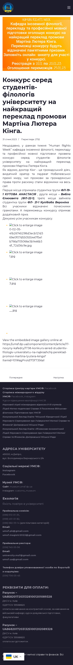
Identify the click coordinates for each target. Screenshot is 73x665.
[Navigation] (68, 7)
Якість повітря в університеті (23, 503)
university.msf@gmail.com (19, 555)
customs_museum (25, 490)
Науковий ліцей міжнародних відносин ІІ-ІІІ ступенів (32, 404)
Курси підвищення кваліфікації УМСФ (24, 400)
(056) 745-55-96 (11, 547)
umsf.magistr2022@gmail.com (22, 535)
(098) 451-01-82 (11, 518)
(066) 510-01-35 (11, 514)
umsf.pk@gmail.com (16, 531)
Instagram (29, 396)
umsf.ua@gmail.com (15, 559)
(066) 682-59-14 (11, 522)
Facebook (50, 388)
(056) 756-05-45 (11, 575)
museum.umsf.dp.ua (20, 486)
